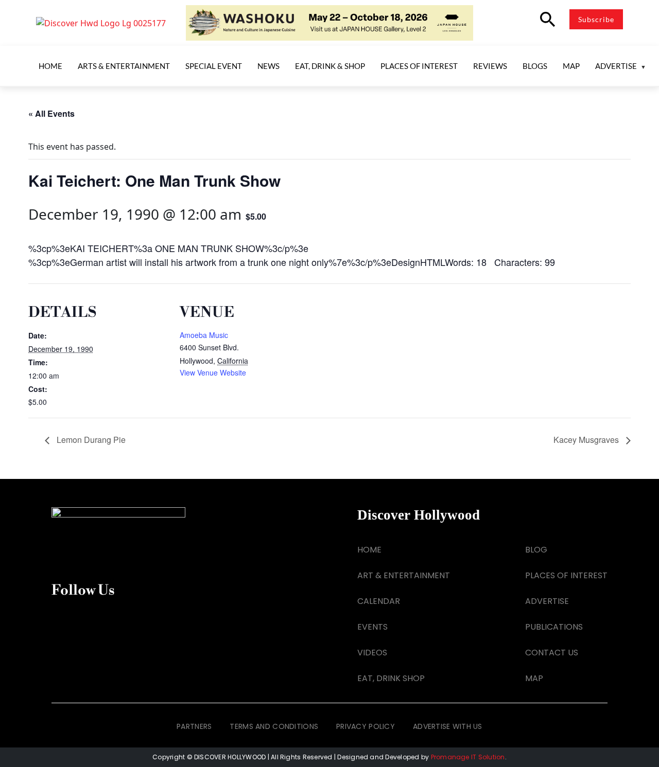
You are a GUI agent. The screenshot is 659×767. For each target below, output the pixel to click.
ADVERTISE (547, 601)
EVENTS (372, 627)
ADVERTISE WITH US (447, 726)
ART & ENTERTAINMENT (403, 575)
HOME (369, 550)
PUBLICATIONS (554, 627)
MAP (534, 678)
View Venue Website (213, 372)
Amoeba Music (204, 335)
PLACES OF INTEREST (566, 575)
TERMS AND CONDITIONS (274, 726)
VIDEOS (372, 652)
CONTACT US (551, 652)
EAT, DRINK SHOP (391, 678)
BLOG (536, 550)
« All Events (51, 113)
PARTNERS (194, 726)
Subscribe (596, 19)
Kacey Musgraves (587, 439)
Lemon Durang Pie (90, 439)
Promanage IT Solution (468, 757)
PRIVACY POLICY (365, 726)
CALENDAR (378, 601)
